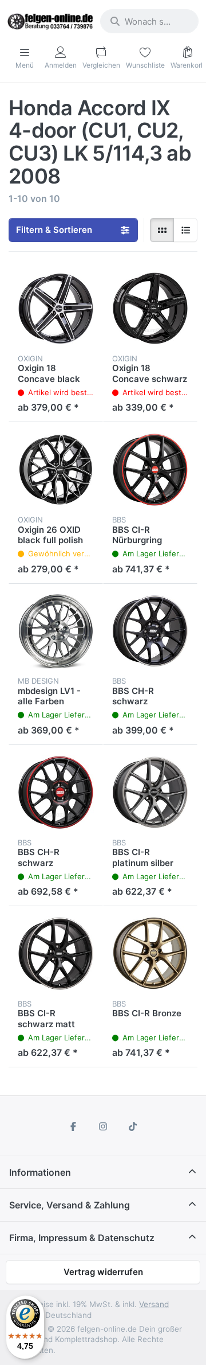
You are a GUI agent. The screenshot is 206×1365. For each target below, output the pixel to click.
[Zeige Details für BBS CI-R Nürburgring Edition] (150, 469)
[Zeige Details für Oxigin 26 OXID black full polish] (56, 469)
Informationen (40, 1172)
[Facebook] (73, 1126)
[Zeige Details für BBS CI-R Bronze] (150, 953)
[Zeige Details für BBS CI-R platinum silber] (150, 792)
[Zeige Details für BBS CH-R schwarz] (150, 631)
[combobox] (149, 21)
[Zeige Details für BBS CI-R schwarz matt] (56, 953)
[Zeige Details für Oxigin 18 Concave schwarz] (150, 308)
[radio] (162, 230)
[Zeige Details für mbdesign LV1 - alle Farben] (56, 631)
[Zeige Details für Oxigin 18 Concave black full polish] (56, 308)
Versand (154, 1304)
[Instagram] (103, 1126)
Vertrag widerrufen (103, 1271)
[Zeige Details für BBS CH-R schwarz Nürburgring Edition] (56, 792)
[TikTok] (132, 1126)
